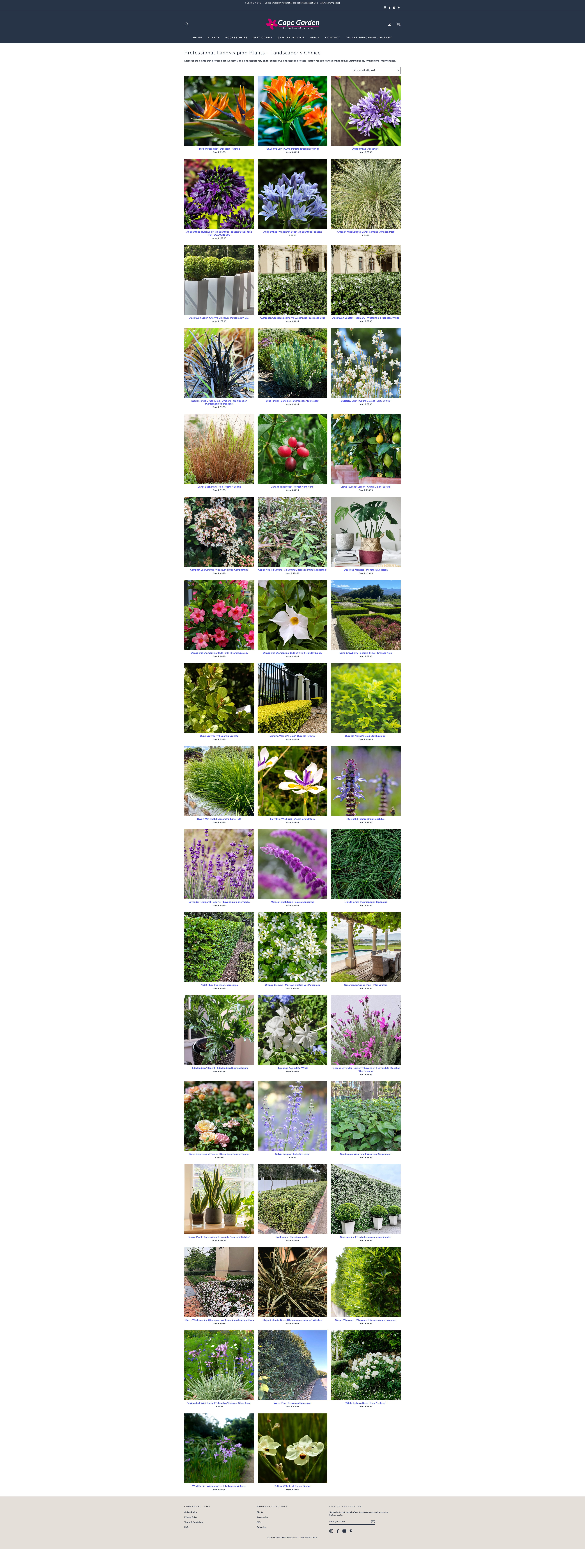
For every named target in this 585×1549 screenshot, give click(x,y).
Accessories (236, 37)
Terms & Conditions (193, 1522)
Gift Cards (262, 37)
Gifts (259, 1522)
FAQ (186, 1527)
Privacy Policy (190, 1517)
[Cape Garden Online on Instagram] (331, 1531)
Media (315, 37)
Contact (332, 37)
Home (197, 37)
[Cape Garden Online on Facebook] (338, 1531)
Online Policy (190, 1512)
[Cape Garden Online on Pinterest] (351, 1531)
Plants (213, 37)
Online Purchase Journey (369, 37)
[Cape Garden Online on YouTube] (344, 1531)
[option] (292, 3)
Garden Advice (291, 37)
